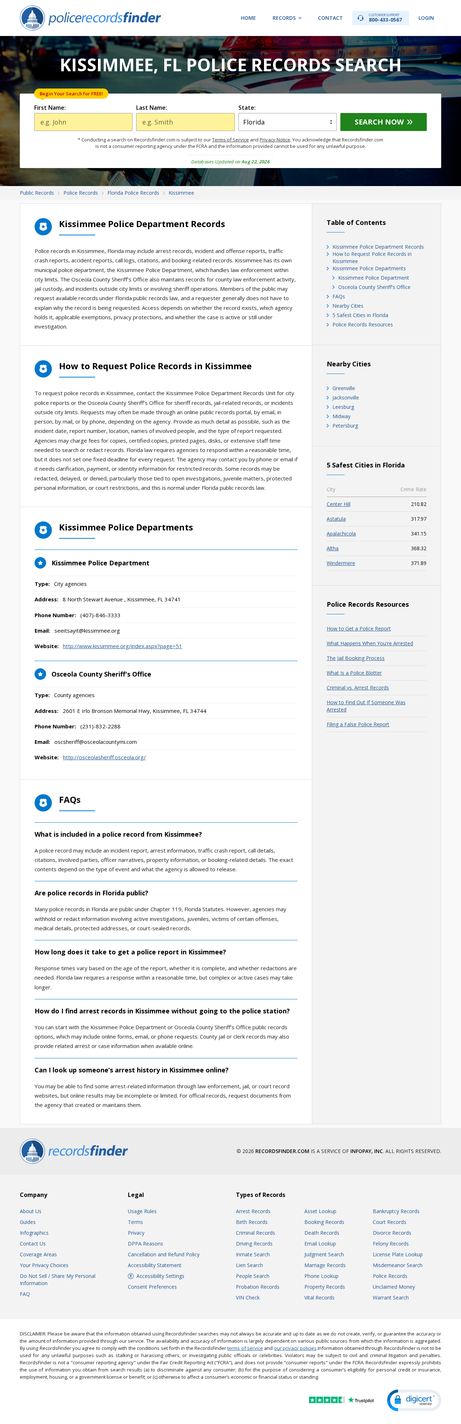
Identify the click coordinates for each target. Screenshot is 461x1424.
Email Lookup (320, 1243)
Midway (341, 416)
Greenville (343, 388)
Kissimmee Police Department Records (378, 246)
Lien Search (249, 1265)
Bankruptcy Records (396, 1211)
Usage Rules (142, 1211)
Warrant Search (391, 1297)
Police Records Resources (362, 324)
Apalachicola (341, 533)
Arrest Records (253, 1211)
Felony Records (391, 1243)
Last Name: (151, 107)
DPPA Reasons (145, 1243)
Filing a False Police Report (358, 724)
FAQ (25, 1293)
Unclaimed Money (394, 1286)
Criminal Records (255, 1232)
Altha (333, 548)
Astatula (336, 518)
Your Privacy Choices (44, 1265)
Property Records (324, 1286)
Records (284, 17)
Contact (330, 17)
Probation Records (257, 1286)
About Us (30, 1211)
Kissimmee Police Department (373, 277)
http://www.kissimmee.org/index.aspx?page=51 (122, 646)
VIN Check (248, 1297)
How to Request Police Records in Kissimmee (372, 257)
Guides (28, 1222)
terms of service (245, 1348)
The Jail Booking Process (356, 658)
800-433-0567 (385, 18)
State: (247, 107)
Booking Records (324, 1222)
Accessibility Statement (155, 1265)
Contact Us (33, 1243)
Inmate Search (253, 1254)
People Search (252, 1275)
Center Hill (338, 504)
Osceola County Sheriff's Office (374, 287)
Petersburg (345, 425)
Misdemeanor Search (397, 1265)
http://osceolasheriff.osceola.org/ (104, 757)
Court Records (389, 1222)
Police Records (390, 1275)
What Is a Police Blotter (354, 672)
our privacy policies (295, 1348)
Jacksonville (345, 397)
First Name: (50, 107)
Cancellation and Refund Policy (164, 1254)
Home (248, 17)
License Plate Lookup (398, 1254)
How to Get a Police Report (359, 628)
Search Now (379, 122)
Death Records (321, 1232)
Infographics (34, 1232)
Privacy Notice (275, 139)
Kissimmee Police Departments (369, 268)
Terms (135, 1222)
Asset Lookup (320, 1211)
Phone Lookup (321, 1275)
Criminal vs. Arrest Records (358, 687)
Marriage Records (325, 1265)
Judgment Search (324, 1254)
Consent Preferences (152, 1286)
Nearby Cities (347, 305)
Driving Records (254, 1243)
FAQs (338, 296)
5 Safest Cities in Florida (360, 315)
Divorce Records (392, 1232)
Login (426, 17)
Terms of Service (230, 139)
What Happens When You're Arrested (370, 643)
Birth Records (252, 1222)
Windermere (341, 563)
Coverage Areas (38, 1254)
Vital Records (319, 1297)
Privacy (136, 1232)
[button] (414, 1400)
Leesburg (343, 406)
